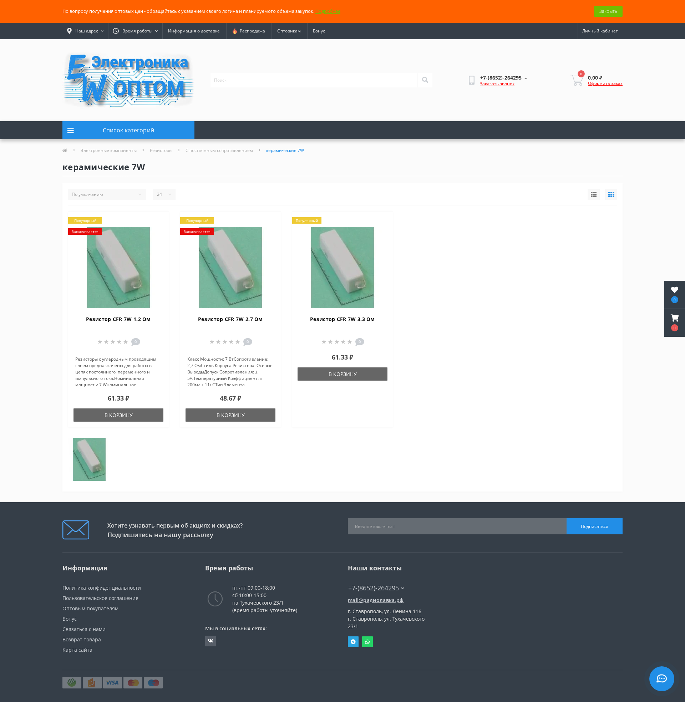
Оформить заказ (605, 83)
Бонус (319, 31)
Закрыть (608, 11)
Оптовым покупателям (90, 608)
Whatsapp (367, 641)
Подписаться (594, 526)
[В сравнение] (157, 232)
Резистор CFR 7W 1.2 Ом (118, 319)
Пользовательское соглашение (100, 598)
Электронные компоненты (109, 150)
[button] (674, 323)
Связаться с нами (84, 629)
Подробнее (327, 11)
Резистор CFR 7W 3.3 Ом (342, 319)
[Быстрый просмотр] (157, 244)
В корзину (119, 415)
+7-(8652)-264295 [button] (373, 588)
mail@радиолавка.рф (376, 600)
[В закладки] (157, 221)
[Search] (424, 80)
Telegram (353, 641)
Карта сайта (77, 649)
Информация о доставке (194, 31)
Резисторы (161, 150)
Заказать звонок (497, 84)
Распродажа (251, 31)
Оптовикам (289, 31)
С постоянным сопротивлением (219, 150)
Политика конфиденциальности (101, 587)
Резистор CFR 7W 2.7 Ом (230, 319)
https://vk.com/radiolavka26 (210, 641)
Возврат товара (81, 639)
